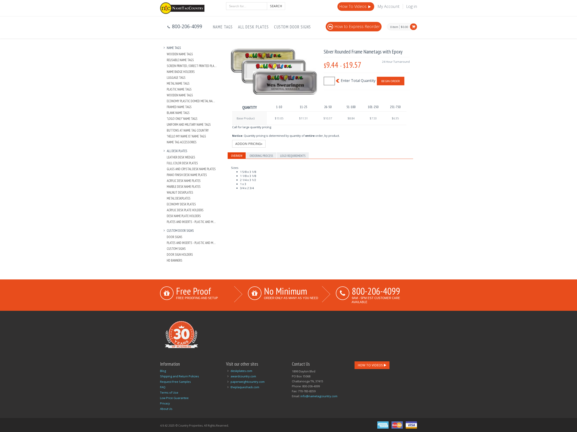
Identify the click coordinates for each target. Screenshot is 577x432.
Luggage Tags (176, 77)
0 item (394, 27)
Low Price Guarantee (174, 398)
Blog (163, 371)
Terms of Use (169, 392)
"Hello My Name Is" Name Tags (186, 136)
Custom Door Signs (292, 27)
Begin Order (390, 81)
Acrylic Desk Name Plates (184, 181)
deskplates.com (241, 371)
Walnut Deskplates (180, 192)
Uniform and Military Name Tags (189, 124)
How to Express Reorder (357, 26)
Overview (236, 156)
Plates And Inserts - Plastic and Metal (192, 222)
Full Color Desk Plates (182, 163)
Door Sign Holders (180, 254)
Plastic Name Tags (179, 89)
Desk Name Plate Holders (184, 216)
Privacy (165, 403)
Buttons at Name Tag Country (188, 130)
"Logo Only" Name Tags (182, 118)
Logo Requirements (292, 156)
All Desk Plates (253, 27)
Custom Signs (176, 248)
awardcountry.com (243, 376)
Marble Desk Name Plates (184, 186)
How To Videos (353, 6)
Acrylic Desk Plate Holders (185, 210)
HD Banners (174, 260)
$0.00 (404, 27)
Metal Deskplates (178, 198)
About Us (166, 409)
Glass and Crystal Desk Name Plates (191, 169)
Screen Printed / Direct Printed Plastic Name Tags (192, 66)
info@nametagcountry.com (318, 396)
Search (276, 6)
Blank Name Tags (178, 113)
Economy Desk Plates (181, 204)
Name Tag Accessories (182, 142)
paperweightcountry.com (248, 382)
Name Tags (223, 27)
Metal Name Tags (178, 83)
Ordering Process (261, 156)
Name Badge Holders (181, 72)
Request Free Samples (175, 382)
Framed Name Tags (179, 107)
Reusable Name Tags (180, 60)
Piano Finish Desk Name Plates (187, 175)
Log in (411, 6)
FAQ (162, 387)
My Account (388, 6)
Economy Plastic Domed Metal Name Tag (192, 101)
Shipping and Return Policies (179, 376)
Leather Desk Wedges (181, 157)
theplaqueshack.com (245, 387)
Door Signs (174, 237)
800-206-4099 (376, 291)
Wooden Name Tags (180, 54)
